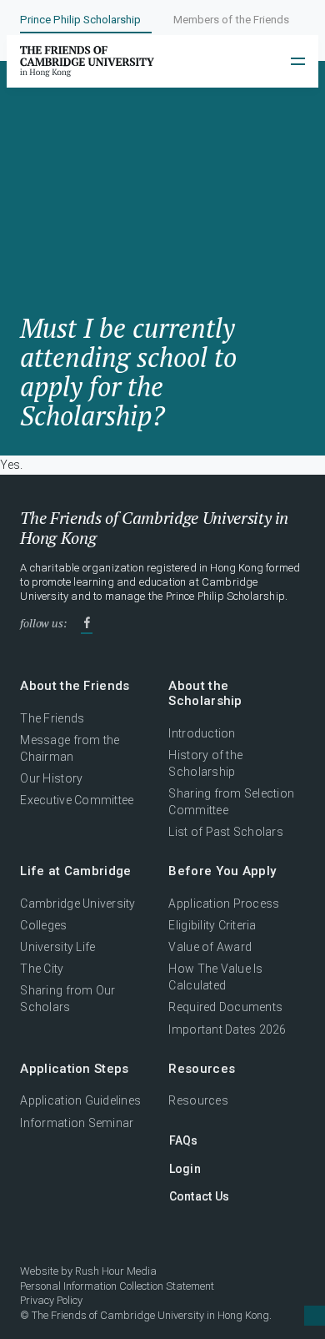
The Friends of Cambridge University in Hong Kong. (152, 1315)
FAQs (183, 1140)
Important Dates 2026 (227, 1029)
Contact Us (199, 1196)
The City (41, 968)
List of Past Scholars (225, 831)
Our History (51, 778)
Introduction (201, 733)
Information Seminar (76, 1123)
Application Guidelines (80, 1100)
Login (185, 1168)
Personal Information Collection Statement (117, 1286)
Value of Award (210, 947)
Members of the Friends (231, 19)
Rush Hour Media (116, 1271)
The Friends (52, 718)
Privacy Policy (51, 1300)
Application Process (223, 903)
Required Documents (225, 1007)
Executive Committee (76, 800)
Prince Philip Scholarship (80, 19)
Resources (198, 1100)
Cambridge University (77, 903)
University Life (57, 947)
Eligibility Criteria (212, 925)
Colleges (43, 925)
